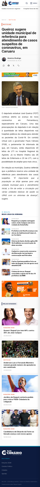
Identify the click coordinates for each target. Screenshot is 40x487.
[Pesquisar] (27, 3)
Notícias (12, 20)
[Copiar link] (18, 66)
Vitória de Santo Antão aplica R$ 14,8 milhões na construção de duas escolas (24, 243)
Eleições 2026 (6, 463)
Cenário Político (7, 466)
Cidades (4, 470)
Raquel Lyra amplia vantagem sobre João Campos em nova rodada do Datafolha (23, 223)
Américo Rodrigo (14, 58)
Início (4, 20)
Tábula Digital (17, 484)
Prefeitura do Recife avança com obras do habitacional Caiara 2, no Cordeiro (25, 233)
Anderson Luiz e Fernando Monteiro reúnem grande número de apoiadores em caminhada (20, 365)
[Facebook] (9, 66)
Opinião (4, 473)
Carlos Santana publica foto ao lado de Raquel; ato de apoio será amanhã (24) (25, 263)
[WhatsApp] (4, 66)
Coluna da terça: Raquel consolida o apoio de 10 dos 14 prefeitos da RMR (24, 273)
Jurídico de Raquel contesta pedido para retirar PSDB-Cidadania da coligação (18, 399)
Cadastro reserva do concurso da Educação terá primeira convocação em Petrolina (24, 253)
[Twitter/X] (14, 66)
